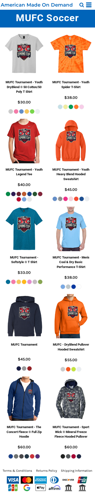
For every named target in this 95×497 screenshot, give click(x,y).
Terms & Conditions (17, 470)
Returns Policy (46, 470)
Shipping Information (76, 470)
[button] (81, 4)
